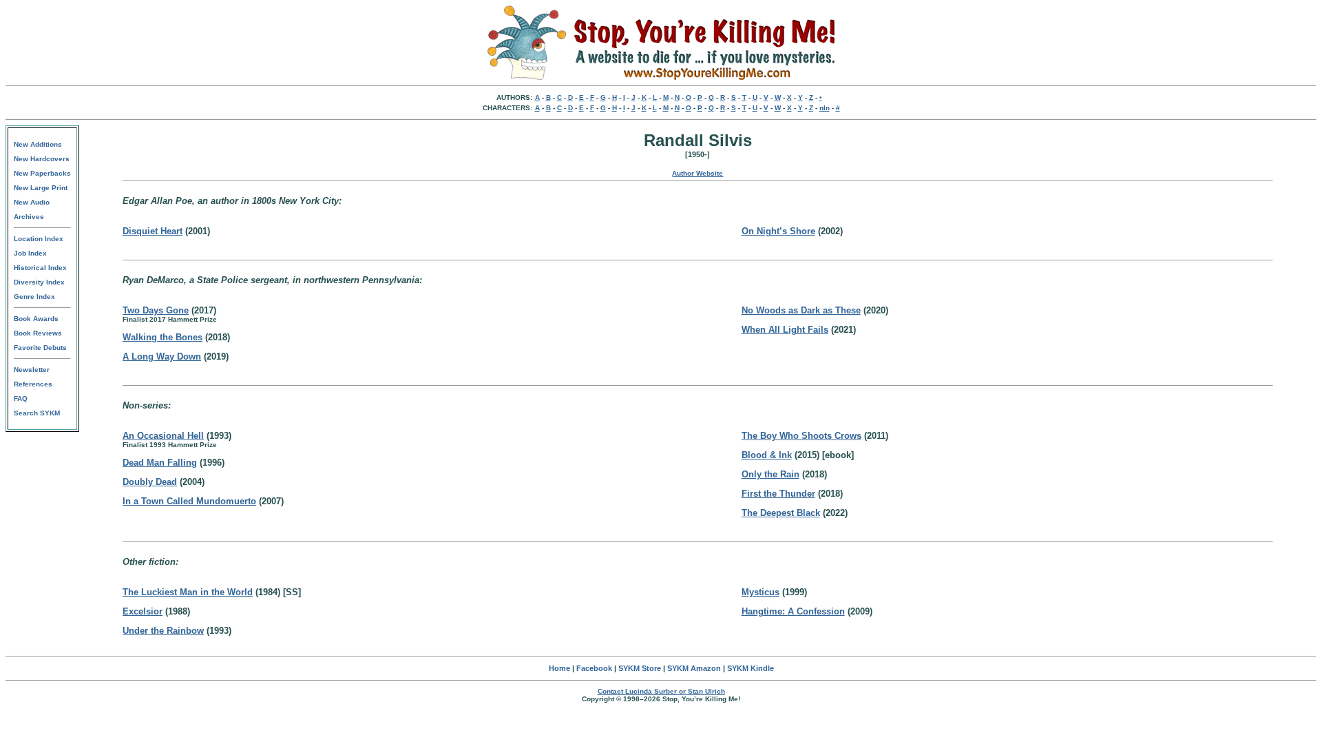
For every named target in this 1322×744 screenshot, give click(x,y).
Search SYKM (37, 413)
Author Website (697, 173)
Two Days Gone (156, 310)
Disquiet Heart (152, 231)
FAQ (21, 398)
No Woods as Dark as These (801, 310)
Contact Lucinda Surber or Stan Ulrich (661, 691)
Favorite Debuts (40, 347)
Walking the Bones (162, 337)
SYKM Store (639, 668)
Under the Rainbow (163, 631)
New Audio (32, 202)
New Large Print (40, 188)
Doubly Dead (150, 482)
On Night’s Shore (778, 231)
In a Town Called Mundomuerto (189, 501)
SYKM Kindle (750, 668)
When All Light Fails (785, 329)
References (33, 384)
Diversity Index (39, 282)
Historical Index (40, 267)
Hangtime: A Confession (793, 611)
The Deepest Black (781, 513)
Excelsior (142, 611)
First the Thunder (778, 493)
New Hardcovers (42, 159)
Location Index (38, 238)
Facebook (594, 668)
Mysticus (760, 592)
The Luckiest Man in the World (188, 592)
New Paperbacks (42, 173)
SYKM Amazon (694, 668)
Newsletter (32, 369)
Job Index (30, 253)
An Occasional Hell (163, 436)
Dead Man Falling (160, 462)
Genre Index (34, 296)
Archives (29, 216)
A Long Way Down (162, 356)
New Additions (38, 144)
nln (824, 108)
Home (559, 668)
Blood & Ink (767, 455)
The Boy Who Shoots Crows (801, 436)
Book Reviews (38, 333)
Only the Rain (770, 474)
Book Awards (36, 318)
